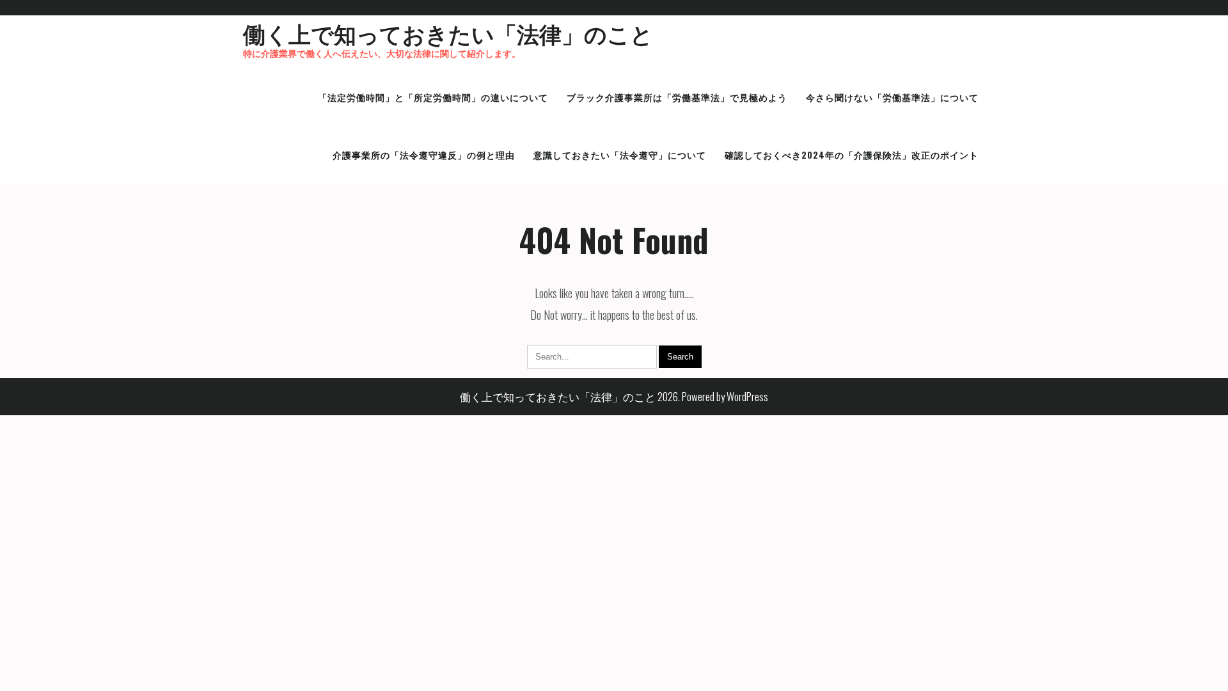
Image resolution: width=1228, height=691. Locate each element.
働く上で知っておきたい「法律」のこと (448, 32)
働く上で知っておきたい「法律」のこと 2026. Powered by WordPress (614, 396)
